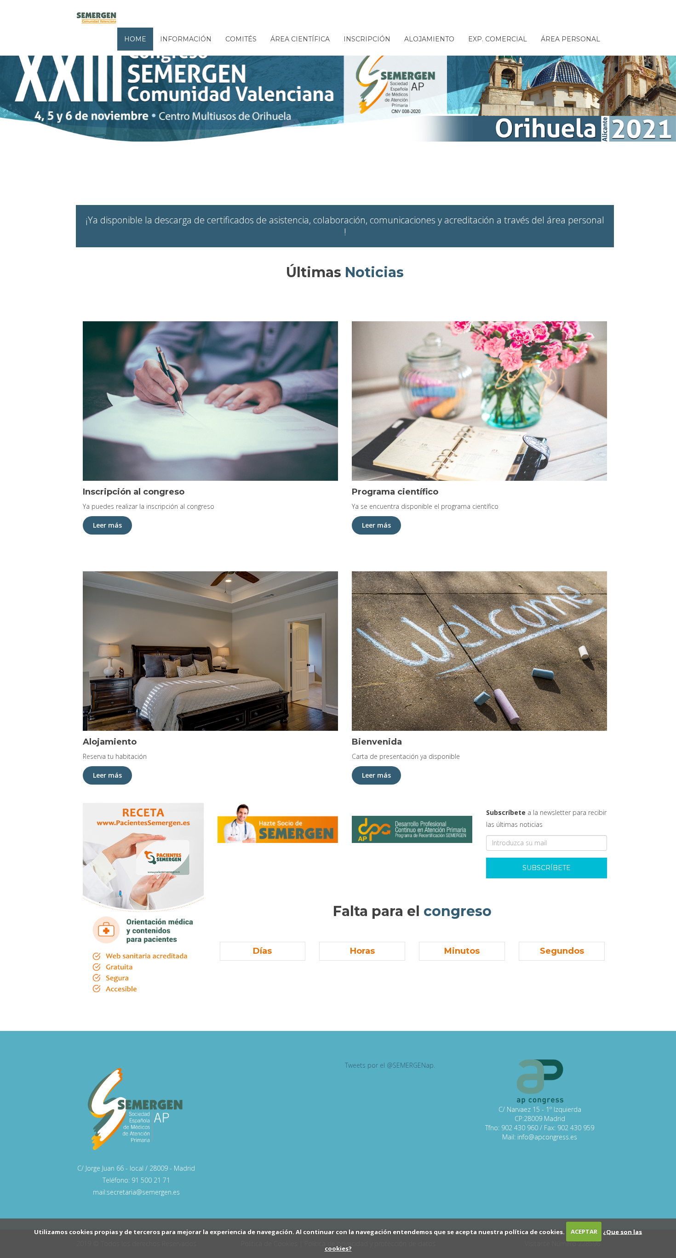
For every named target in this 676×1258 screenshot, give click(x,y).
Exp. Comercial (497, 39)
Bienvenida (377, 742)
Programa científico (395, 492)
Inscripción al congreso (133, 492)
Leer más (107, 525)
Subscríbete (546, 868)
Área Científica (300, 39)
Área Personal (570, 39)
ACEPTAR (584, 1231)
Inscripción (367, 39)
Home (135, 39)
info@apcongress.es (547, 1137)
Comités (241, 39)
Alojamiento (429, 39)
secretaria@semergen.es (143, 1192)
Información (186, 39)
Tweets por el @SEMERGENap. (390, 1065)
